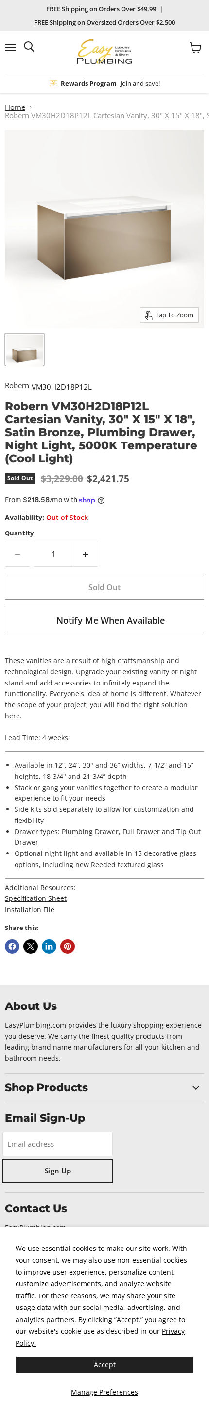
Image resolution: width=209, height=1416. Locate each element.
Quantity (19, 533)
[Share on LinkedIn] (49, 946)
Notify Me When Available (110, 620)
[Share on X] (30, 946)
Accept (105, 1364)
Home (15, 107)
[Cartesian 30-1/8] (24, 349)
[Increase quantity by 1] (85, 554)
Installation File (29, 909)
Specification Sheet (36, 898)
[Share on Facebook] (12, 946)
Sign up (58, 1170)
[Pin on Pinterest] (67, 946)
